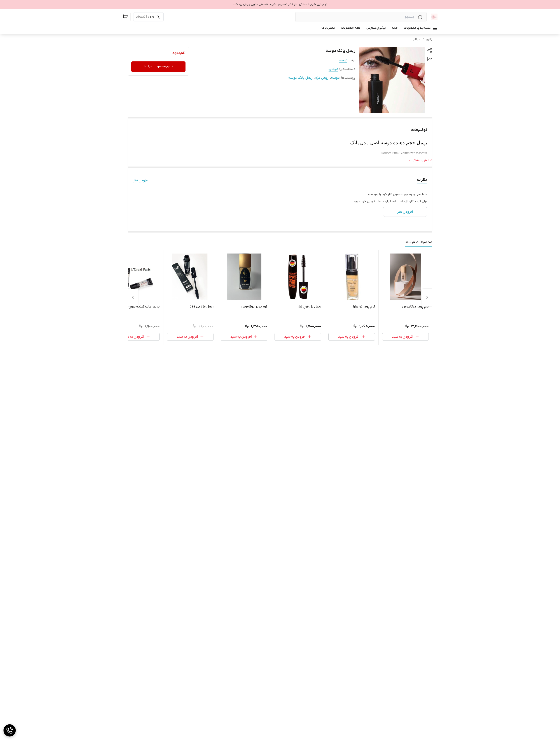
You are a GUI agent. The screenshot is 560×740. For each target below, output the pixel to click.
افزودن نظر (141, 180)
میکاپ (416, 39)
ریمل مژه (321, 78)
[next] (133, 297)
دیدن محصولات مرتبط (158, 66)
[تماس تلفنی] (10, 730)
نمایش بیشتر (422, 160)
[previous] (427, 297)
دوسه (343, 60)
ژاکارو (429, 39)
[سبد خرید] (125, 16)
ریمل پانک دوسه (300, 78)
